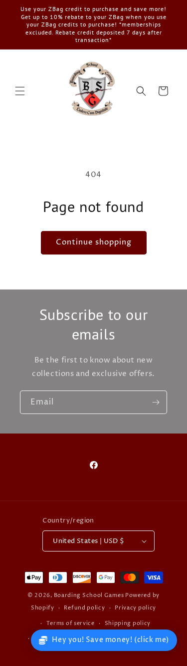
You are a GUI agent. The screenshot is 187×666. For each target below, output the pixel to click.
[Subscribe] (156, 402)
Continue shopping (94, 242)
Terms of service (70, 623)
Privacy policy (135, 608)
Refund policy (84, 608)
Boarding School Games (89, 595)
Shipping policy (128, 623)
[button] (20, 91)
